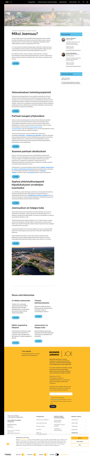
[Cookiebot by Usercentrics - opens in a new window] (8, 455)
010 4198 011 (17, 420)
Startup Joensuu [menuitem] (40, 426)
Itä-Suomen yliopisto (33, 127)
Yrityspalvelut (31, 2)
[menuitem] (79, 2)
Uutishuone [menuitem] (75, 432)
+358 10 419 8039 (70, 48)
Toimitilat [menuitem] (38, 429)
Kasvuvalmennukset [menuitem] (41, 423)
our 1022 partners (24, 439)
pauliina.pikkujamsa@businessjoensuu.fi (74, 66)
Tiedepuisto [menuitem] (75, 426)
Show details (64, 454)
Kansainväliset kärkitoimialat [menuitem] (58, 421)
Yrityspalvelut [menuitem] (40, 416)
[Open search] (84, 2)
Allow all (80, 438)
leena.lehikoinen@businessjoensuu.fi (74, 50)
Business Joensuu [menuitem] (76, 416)
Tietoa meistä (73, 2)
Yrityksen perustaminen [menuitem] (42, 419)
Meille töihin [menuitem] (75, 423)
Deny (80, 444)
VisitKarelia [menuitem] (74, 429)
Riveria (35, 128)
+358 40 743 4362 (70, 62)
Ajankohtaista (63, 2)
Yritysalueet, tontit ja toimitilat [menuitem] (59, 425)
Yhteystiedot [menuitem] (75, 419)
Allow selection (80, 441)
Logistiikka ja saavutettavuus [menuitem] (58, 429)
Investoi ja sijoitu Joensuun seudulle (47, 2)
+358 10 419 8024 (70, 64)
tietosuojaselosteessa (55, 399)
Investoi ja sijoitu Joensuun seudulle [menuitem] (59, 417)
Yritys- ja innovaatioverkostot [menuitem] (41, 433)
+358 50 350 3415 (70, 46)
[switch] (35, 455)
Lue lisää (15, 317)
